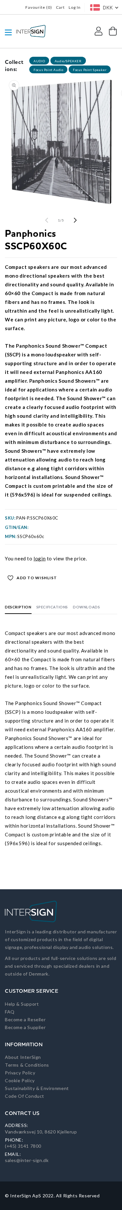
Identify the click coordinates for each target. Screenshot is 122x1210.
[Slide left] (47, 220)
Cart (60, 7)
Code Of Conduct (24, 1096)
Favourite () (38, 7)
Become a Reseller (25, 1019)
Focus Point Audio (48, 70)
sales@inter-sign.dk (26, 1160)
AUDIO (39, 61)
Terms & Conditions (27, 1065)
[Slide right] (75, 220)
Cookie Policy (20, 1080)
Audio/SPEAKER (68, 61)
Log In (75, 7)
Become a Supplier (25, 1027)
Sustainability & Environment (37, 1088)
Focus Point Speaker (89, 70)
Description (18, 607)
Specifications (52, 607)
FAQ (10, 1011)
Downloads (86, 607)
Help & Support (22, 1004)
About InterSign (23, 1057)
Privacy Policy (20, 1072)
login (40, 558)
